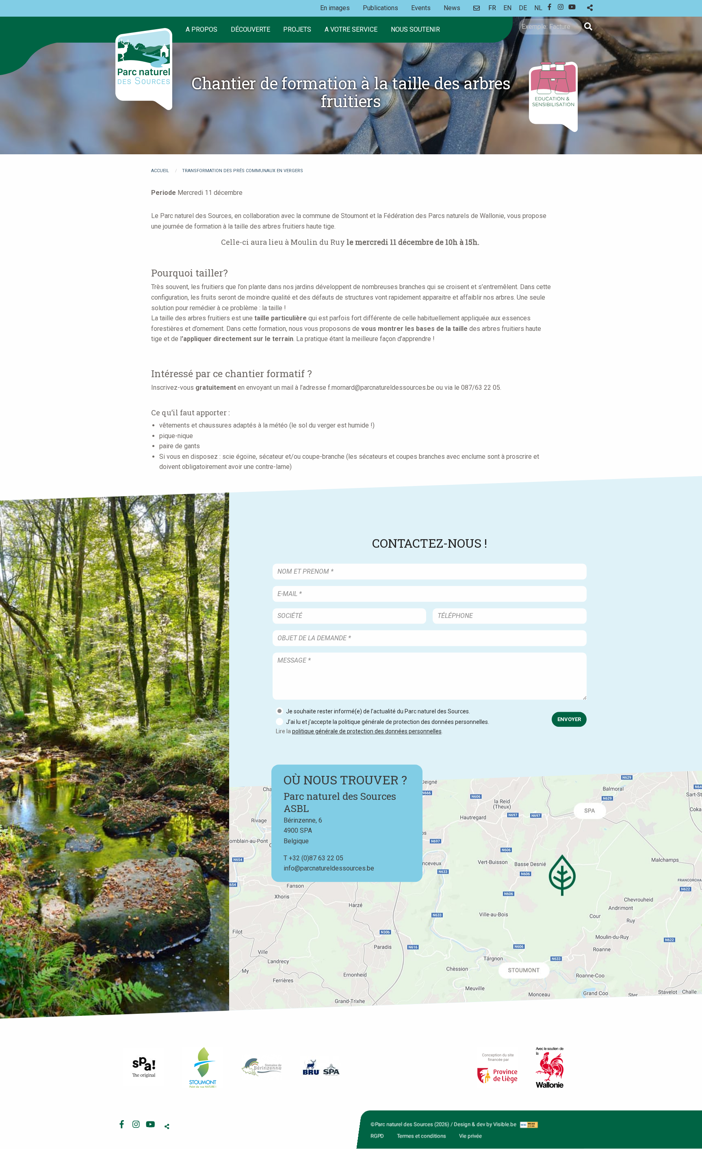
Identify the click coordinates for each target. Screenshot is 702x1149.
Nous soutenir (415, 29)
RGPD (377, 1136)
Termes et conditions (421, 1136)
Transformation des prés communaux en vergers (242, 170)
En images (335, 8)
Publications (380, 8)
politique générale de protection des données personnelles (367, 731)
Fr (492, 8)
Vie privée (470, 1136)
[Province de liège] (497, 1067)
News (452, 8)
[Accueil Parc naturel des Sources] (143, 69)
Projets (297, 29)
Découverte (250, 29)
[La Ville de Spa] (144, 1067)
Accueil (160, 170)
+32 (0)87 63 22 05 (316, 858)
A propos (201, 29)
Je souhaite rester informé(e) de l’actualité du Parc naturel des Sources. (378, 711)
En (507, 8)
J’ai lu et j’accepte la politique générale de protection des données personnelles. (387, 722)
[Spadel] (320, 1067)
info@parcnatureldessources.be (329, 868)
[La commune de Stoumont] (202, 1067)
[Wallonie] (549, 1067)
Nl (538, 8)
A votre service (351, 29)
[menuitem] (202, 30)
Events (421, 8)
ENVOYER (569, 719)
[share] (590, 8)
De (523, 8)
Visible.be (504, 1124)
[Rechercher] (588, 26)
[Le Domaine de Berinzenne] (261, 1067)
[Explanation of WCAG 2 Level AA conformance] (528, 1124)
